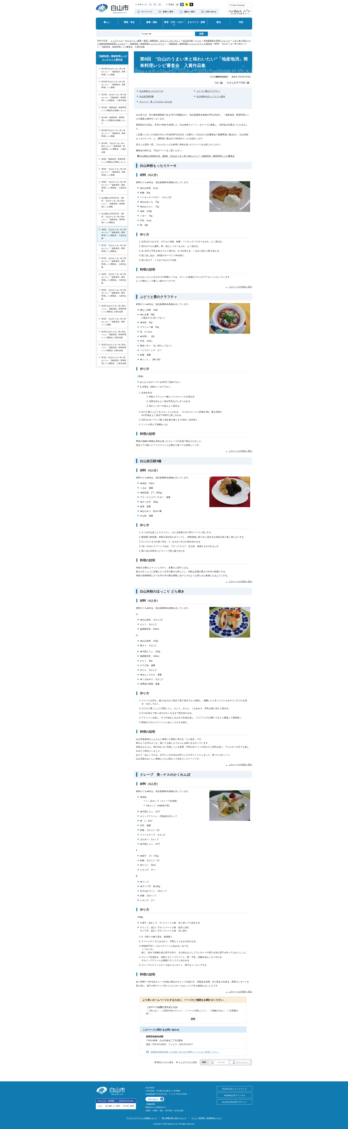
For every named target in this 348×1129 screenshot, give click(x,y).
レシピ (198, 40)
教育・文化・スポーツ (174, 23)
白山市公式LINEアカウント (234, 1102)
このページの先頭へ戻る (240, 287)
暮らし (107, 22)
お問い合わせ (152, 1099)
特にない (154, 1010)
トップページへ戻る (188, 1062)
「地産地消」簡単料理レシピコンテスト (146, 44)
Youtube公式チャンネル (234, 1095)
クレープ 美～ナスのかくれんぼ (155, 102)
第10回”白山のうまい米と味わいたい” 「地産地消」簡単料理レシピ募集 (113, 133)
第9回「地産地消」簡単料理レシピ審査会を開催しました (113, 160)
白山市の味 (188, 40)
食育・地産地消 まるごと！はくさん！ (162, 40)
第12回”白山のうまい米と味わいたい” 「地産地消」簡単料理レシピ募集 (113, 72)
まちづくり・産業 (196, 22)
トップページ (117, 40)
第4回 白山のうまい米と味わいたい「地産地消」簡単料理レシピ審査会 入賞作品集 (113, 309)
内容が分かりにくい (173, 1010)
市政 (241, 22)
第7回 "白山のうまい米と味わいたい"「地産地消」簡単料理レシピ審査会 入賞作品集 (113, 262)
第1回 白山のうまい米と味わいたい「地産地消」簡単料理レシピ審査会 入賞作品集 (113, 360)
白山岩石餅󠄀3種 (146, 96)
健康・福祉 (151, 22)
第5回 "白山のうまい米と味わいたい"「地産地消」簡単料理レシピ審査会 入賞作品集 (113, 294)
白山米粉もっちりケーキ (151, 91)
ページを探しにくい (197, 1010)
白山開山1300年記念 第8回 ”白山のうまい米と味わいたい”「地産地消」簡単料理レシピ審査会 (187, 156)
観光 (219, 22)
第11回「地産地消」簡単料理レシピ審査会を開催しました (113, 108)
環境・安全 (129, 22)
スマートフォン (242, 1062)
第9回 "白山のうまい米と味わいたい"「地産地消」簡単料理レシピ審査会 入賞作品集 (113, 186)
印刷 (217, 83)
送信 (193, 1019)
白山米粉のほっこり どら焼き (210, 96)
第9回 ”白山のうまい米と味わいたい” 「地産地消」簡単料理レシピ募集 (113, 172)
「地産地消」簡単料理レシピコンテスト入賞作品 (189, 44)
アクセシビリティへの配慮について (142, 1118)
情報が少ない (218, 1010)
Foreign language (237, 5)
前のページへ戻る (165, 1062)
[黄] (187, 4)
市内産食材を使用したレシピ (217, 40)
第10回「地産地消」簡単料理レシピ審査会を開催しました (113, 120)
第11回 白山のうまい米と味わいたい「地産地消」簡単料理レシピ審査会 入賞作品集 (113, 97)
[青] (182, 4)
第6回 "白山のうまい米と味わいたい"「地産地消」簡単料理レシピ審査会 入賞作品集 (113, 278)
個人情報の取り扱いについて (174, 1118)
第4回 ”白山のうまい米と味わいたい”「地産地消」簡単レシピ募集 (113, 322)
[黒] (191, 4)
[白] (177, 4)
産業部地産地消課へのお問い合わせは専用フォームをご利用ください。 (185, 1052)
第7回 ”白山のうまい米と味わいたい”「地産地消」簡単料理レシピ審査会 (113, 248)
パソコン (221, 1062)
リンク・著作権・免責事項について (206, 1118)
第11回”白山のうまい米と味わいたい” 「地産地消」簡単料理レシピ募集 (113, 84)
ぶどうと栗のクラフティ (208, 91)
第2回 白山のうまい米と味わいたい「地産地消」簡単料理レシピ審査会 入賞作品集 (113, 347)
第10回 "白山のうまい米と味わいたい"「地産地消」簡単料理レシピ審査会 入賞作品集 (113, 147)
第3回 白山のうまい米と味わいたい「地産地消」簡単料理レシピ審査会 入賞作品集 (113, 335)
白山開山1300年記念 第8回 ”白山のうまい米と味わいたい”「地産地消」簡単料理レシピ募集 (113, 202)
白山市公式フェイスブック (234, 1089)
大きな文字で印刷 (236, 82)
